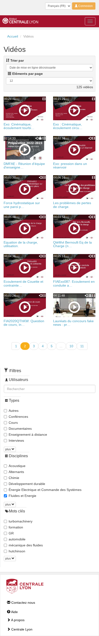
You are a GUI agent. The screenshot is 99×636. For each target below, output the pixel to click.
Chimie (14, 478)
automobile (17, 539)
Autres (14, 411)
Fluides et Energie (22, 496)
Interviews (16, 440)
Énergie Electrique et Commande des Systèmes (45, 490)
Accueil (12, 36)
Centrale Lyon (21, 629)
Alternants (16, 472)
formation (16, 527)
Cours (13, 422)
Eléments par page (27, 74)
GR (11, 533)
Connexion (85, 6)
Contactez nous (22, 602)
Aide (14, 612)
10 (71, 346)
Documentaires (20, 428)
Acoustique (17, 466)
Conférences (18, 417)
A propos (17, 620)
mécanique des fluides (26, 545)
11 (82, 346)
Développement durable (27, 484)
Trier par (16, 60)
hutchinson (17, 551)
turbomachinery (20, 521)
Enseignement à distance (28, 434)
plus (8, 449)
